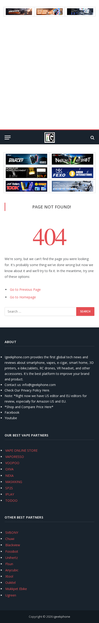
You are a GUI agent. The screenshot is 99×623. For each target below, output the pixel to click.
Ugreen (10, 595)
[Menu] (8, 137)
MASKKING (13, 482)
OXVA (9, 469)
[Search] (92, 137)
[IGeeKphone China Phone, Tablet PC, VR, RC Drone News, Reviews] (49, 137)
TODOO (11, 500)
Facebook (12, 412)
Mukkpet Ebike (16, 589)
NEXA (9, 475)
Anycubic (11, 570)
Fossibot (11, 551)
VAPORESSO (14, 456)
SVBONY (11, 532)
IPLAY (9, 494)
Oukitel (10, 582)
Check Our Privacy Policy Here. (27, 390)
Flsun (9, 564)
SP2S (9, 488)
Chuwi (9, 539)
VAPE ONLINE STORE (21, 450)
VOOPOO (12, 463)
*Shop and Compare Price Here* (29, 407)
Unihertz (11, 557)
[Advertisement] (49, 72)
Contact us (13, 385)
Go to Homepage (23, 297)
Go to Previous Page (25, 289)
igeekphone (61, 616)
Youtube (11, 418)
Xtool (9, 576)
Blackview (12, 545)
